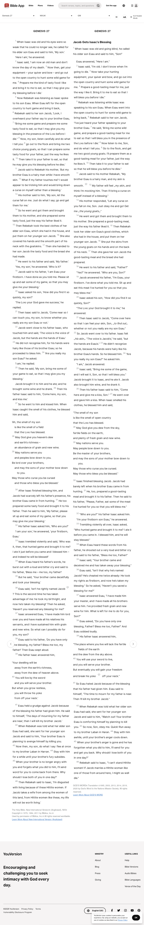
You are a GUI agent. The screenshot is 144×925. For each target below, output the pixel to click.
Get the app (111, 5)
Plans (40, 5)
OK (136, 917)
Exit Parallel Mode (137, 17)
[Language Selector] (124, 5)
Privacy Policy (27, 909)
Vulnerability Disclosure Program (17, 912)
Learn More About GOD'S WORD (88, 794)
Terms (38, 909)
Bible (31, 5)
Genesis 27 (7, 15)
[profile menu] (134, 5)
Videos (50, 5)
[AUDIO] (116, 17)
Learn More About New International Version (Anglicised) (37, 819)
